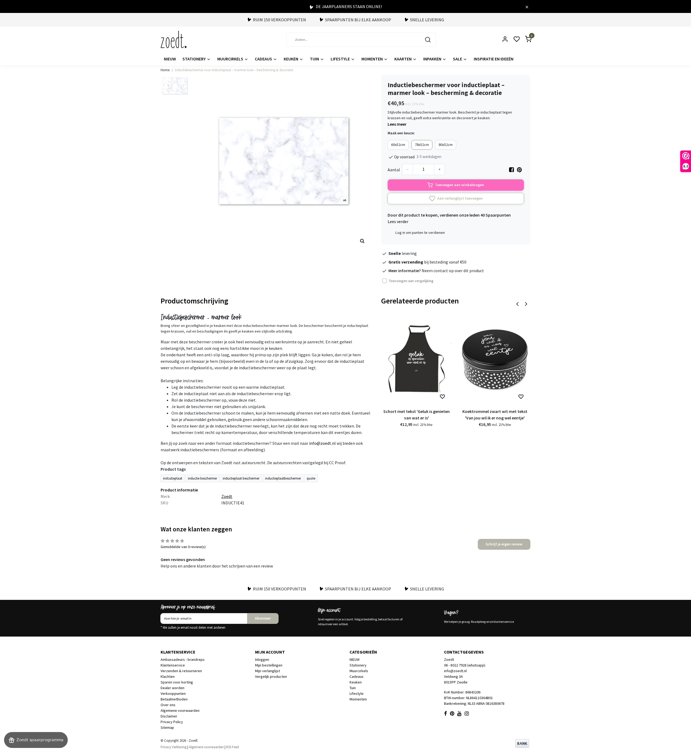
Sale (458, 58)
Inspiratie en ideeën (493, 58)
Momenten (372, 58)
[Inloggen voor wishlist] (442, 397)
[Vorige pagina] (517, 303)
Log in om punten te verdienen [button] (420, 232)
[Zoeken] (428, 39)
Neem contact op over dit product (453, 270)
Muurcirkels (230, 58)
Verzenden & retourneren (181, 670)
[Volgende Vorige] (526, 303)
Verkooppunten (173, 693)
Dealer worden (172, 687)
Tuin (315, 58)
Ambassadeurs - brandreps (183, 659)
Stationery (194, 58)
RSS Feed (232, 747)
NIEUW (170, 58)
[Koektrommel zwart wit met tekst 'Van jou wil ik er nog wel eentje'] (495, 360)
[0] (525, 39)
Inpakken (432, 58)
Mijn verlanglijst (267, 670)
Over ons (168, 704)
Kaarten (403, 58)
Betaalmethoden (174, 699)
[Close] (526, 6)
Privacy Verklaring (174, 747)
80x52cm (446, 144)
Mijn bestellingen (268, 665)
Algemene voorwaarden (180, 710)
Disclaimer (169, 716)
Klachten (168, 676)
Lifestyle (341, 58)
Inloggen (262, 659)
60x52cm (398, 144)
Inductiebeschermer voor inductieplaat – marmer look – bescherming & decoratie (234, 70)
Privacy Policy (172, 721)
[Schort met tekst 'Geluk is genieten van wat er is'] (416, 360)
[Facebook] (511, 169)
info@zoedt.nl (322, 443)
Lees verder (398, 221)
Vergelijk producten (271, 676)
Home (165, 70)
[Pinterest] (519, 169)
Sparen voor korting (177, 682)
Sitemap (167, 727)
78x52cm (422, 144)
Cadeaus (264, 58)
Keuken (291, 58)
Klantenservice (173, 665)
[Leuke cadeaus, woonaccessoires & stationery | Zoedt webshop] (174, 39)
